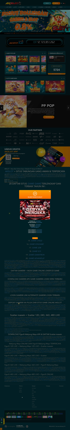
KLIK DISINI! (38, 221)
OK (35, 238)
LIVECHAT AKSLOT (35, 227)
